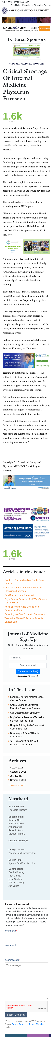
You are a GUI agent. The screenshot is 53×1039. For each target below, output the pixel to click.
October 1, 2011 (18, 780)
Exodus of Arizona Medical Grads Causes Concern (25, 582)
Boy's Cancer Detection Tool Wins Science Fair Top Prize (26, 601)
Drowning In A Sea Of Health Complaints (25, 614)
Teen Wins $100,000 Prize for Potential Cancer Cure (24, 620)
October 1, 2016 (18, 772)
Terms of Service (36, 1024)
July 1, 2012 (16, 776)
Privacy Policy (18, 1024)
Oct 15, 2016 (16, 767)
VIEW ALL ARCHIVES (16, 785)
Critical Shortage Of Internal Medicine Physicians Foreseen (23, 589)
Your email (11, 945)
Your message (12, 960)
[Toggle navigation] (47, 11)
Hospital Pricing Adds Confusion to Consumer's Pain (22, 608)
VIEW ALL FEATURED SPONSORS (26, 63)
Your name (11, 931)
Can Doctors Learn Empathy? (19, 595)
